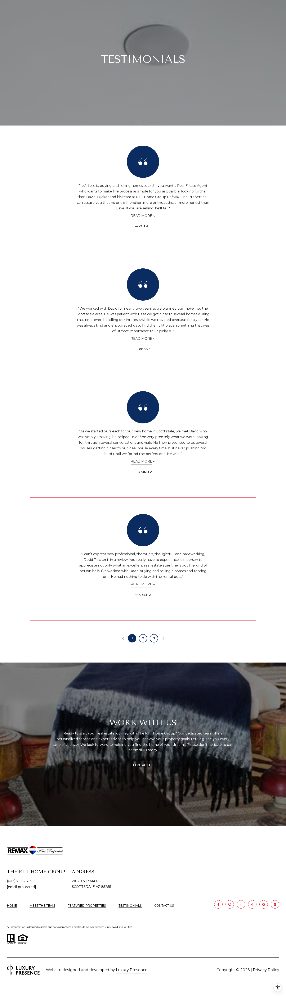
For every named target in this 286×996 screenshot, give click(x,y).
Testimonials (130, 906)
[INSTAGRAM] (229, 904)
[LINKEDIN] (241, 904)
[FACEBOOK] (218, 904)
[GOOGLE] (263, 904)
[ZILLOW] (275, 904)
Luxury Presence (131, 970)
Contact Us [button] (143, 765)
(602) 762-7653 (19, 881)
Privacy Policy (266, 970)
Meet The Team (42, 906)
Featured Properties (87, 906)
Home (12, 906)
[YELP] (252, 904)
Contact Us (164, 906)
